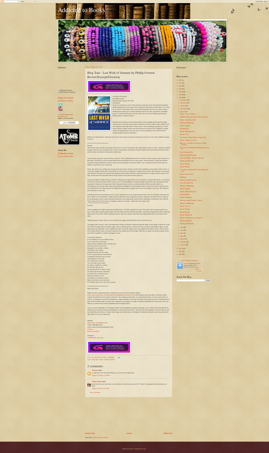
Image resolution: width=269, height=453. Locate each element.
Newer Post (90, 433)
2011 (180, 248)
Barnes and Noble (93, 331)
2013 (180, 94)
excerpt (101, 359)
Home (129, 433)
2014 (180, 92)
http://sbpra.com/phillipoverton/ (97, 323)
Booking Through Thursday (188, 155)
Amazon (90, 329)
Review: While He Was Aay (188, 191)
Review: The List (185, 206)
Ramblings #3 (184, 128)
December (183, 100)
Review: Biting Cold (186, 215)
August (182, 111)
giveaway (107, 359)
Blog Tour (95, 359)
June (182, 230)
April (181, 236)
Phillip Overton (97, 381)
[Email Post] (118, 357)
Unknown (95, 370)
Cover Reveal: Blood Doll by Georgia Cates (193, 137)
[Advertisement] (128, 414)
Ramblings (183, 177)
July (181, 227)
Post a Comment (95, 392)
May (181, 233)
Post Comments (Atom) (101, 437)
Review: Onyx (184, 134)
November (183, 103)
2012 (180, 97)
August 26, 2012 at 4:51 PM (100, 388)
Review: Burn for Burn (186, 174)
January (183, 245)
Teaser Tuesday (185, 125)
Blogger (144, 449)
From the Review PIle (186, 183)
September (183, 109)
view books (199, 271)
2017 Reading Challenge (189, 260)
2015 (180, 89)
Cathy (185, 263)
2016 (180, 86)
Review (112, 359)
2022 (180, 80)
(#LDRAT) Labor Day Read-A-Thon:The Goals (194, 117)
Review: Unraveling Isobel (188, 120)
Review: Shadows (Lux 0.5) (188, 140)
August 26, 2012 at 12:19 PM (101, 375)
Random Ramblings (186, 197)
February (183, 242)
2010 (180, 251)
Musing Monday (185, 167)
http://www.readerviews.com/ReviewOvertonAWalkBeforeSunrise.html (111, 295)
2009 (180, 254)
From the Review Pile (186, 152)
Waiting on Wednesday (187, 123)
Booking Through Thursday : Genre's (191, 200)
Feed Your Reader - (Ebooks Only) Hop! (192, 158)
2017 (180, 83)
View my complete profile (65, 156)
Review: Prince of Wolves (188, 114)
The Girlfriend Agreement (65, 114)
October (183, 106)
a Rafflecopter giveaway (95, 337)
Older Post (167, 433)
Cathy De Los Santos (66, 153)
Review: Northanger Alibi (187, 131)
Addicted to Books (81, 9)
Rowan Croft (63, 116)
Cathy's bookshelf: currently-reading (66, 99)
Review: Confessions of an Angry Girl (191, 218)
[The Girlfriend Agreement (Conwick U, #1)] (60, 110)
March (182, 239)
